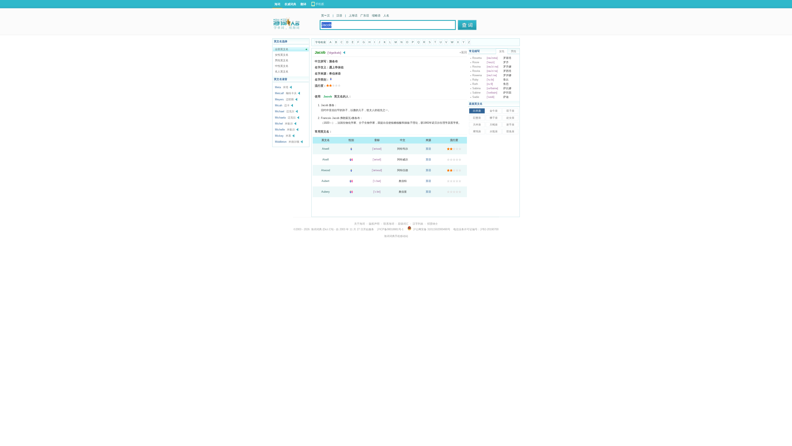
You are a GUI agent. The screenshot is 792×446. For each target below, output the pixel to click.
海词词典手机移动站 (396, 236)
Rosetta (477, 57)
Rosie (475, 62)
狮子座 (494, 117)
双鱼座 (510, 131)
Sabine (476, 92)
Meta (278, 87)
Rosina (476, 66)
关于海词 (359, 223)
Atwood (325, 170)
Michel (279, 123)
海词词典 (316, 229)
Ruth (475, 83)
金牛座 (494, 110)
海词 (277, 4)
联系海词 (388, 223)
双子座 (510, 110)
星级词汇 (403, 223)
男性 (513, 51)
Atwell (325, 148)
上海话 (353, 15)
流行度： (320, 85)
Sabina (476, 88)
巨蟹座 (477, 117)
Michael (279, 111)
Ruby (475, 79)
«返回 (463, 52)
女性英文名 (281, 54)
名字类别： (322, 79)
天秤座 (477, 124)
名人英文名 (281, 71)
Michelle (280, 129)
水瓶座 (494, 131)
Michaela (280, 117)
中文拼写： (322, 61)
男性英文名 (281, 60)
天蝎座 (494, 124)
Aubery (325, 191)
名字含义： (322, 67)
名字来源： (322, 73)
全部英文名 (281, 49)
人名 (386, 15)
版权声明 (374, 223)
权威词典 (290, 4)
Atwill (325, 159)
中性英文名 (281, 66)
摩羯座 (477, 131)
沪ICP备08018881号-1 (390, 229)
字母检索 (320, 42)
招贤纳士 (432, 223)
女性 (501, 51)
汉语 (339, 15)
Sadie (475, 96)
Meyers (279, 99)
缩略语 (376, 15)
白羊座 (477, 110)
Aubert (325, 181)
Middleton (280, 141)
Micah (278, 105)
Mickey (279, 135)
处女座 (510, 117)
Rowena (477, 75)
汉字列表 (417, 223)
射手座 (510, 124)
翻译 (303, 4)
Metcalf (279, 93)
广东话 (364, 15)
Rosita (476, 70)
